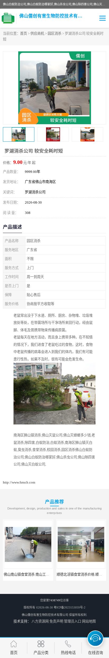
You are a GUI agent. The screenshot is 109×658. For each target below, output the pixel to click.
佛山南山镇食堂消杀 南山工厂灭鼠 (30, 574)
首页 (23, 33)
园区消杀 (54, 33)
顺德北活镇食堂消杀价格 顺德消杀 (83, 574)
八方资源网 (40, 621)
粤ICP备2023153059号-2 (69, 607)
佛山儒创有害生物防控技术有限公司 (45, 614)
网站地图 (89, 621)
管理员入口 (72, 621)
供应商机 (37, 33)
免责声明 (56, 621)
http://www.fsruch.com (19, 482)
